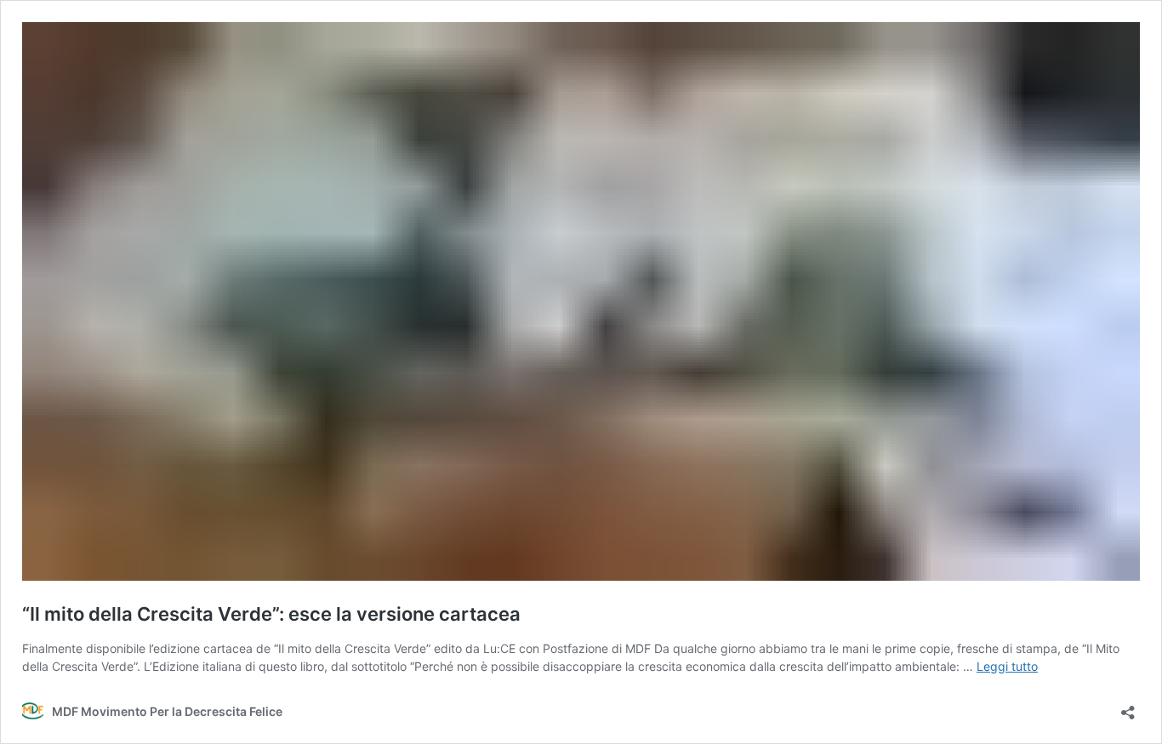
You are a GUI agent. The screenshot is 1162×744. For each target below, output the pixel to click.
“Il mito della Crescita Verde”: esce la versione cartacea (271, 614)
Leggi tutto (1007, 666)
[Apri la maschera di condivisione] (1128, 707)
